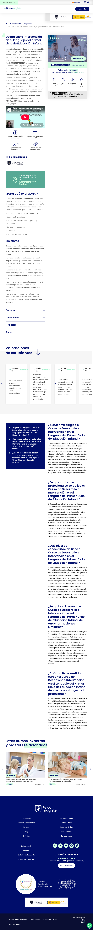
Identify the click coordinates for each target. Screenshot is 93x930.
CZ (84, 922)
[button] (84, 2)
